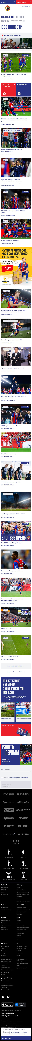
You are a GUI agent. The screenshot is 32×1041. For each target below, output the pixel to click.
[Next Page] (24, 672)
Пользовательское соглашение (9, 1023)
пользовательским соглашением (19, 1032)
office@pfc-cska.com (9, 1016)
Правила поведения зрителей (8, 1027)
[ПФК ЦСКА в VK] (2, 996)
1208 (20, 672)
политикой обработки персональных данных (14, 1034)
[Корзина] (30, 6)
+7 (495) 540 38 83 (7, 1013)
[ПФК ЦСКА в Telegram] (8, 996)
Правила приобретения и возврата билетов (12, 1025)
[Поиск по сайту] (19, 6)
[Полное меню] (2, 7)
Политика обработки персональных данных (12, 1021)
